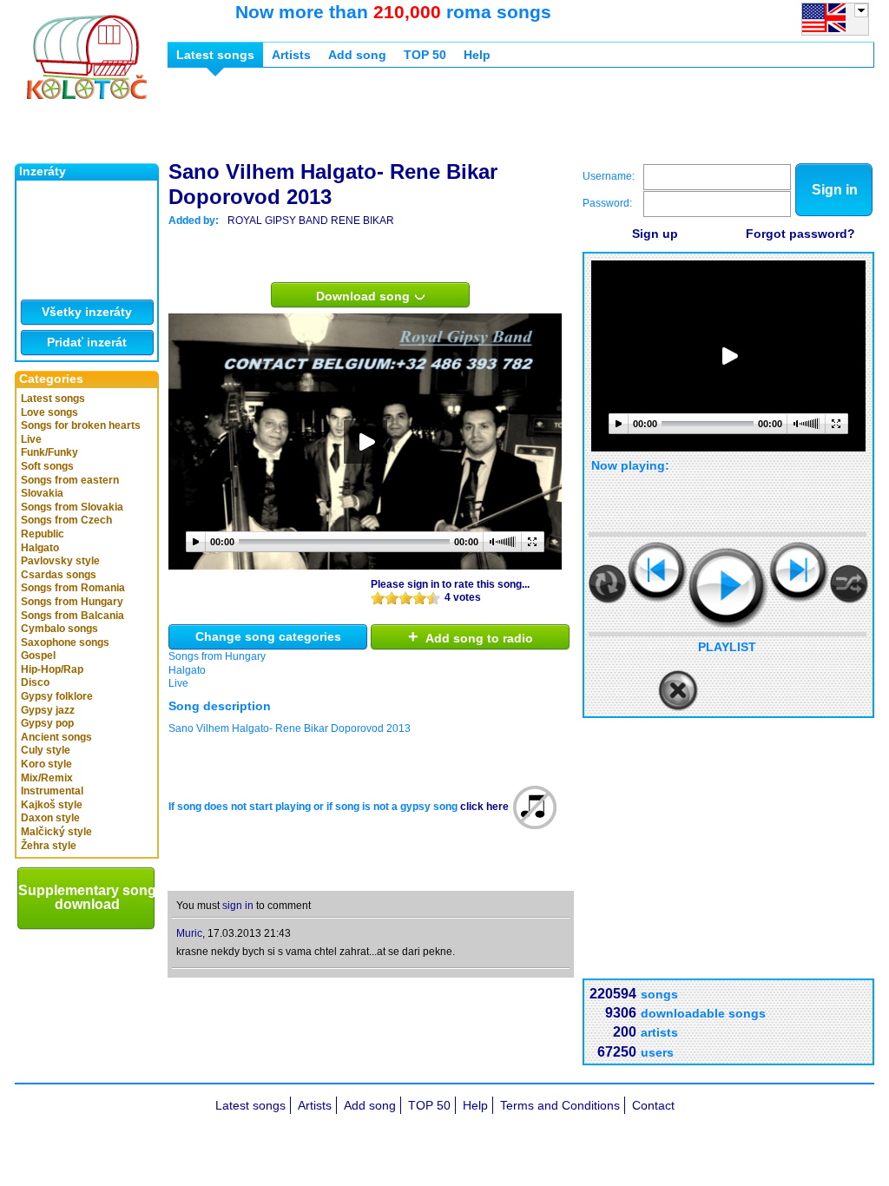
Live (31, 439)
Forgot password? (800, 233)
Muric (189, 933)
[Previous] (657, 572)
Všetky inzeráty (87, 312)
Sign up (655, 233)
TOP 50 (425, 55)
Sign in (835, 189)
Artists (291, 55)
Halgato (40, 548)
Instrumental (52, 791)
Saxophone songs (65, 642)
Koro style (46, 764)
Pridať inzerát (87, 342)
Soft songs (47, 466)
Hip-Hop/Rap (52, 669)
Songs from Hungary (72, 602)
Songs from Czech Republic (66, 527)
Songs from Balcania (72, 615)
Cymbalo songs (59, 629)
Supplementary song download (87, 897)
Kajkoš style (51, 805)
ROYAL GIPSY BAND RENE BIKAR (310, 220)
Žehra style (48, 846)
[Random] (849, 583)
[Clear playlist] (678, 691)
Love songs (49, 412)
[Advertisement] (484, 120)
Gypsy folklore (57, 696)
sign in (238, 905)
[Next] (799, 572)
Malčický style (56, 832)
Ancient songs (56, 737)
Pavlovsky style (60, 561)
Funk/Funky (49, 452)
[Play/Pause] (728, 588)
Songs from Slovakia (72, 507)
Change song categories (268, 636)
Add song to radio (470, 636)
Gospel (38, 655)
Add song (357, 55)
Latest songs (53, 398)
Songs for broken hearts (81, 425)
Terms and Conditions (560, 1105)
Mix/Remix (47, 778)
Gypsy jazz (48, 710)
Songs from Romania (73, 588)
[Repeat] (608, 583)
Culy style (45, 750)
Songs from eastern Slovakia (70, 487)
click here (484, 807)
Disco (35, 682)
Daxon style (50, 818)
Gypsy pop (47, 723)
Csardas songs (58, 575)
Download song (364, 296)
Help (477, 55)
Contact (653, 1105)
